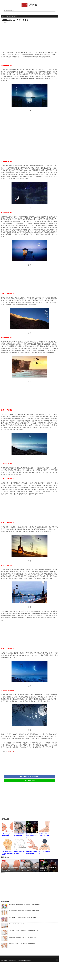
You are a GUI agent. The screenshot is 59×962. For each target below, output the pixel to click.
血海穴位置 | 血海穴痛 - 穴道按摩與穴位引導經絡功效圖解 (22, 943)
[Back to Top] (57, 960)
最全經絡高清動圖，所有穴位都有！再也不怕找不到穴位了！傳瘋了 (24, 911)
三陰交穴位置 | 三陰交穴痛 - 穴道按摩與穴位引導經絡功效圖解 (23, 937)
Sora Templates (18, 960)
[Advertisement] (29, 40)
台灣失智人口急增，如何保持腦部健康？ (10, 868)
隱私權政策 (24, 960)
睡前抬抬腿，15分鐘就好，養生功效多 (17, 924)
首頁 (3, 16)
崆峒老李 (11, 751)
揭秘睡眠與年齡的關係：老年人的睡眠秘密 (29, 868)
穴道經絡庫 (6, 960)
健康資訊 (5, 22)
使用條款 (29, 960)
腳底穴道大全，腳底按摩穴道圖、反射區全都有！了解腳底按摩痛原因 (24, 904)
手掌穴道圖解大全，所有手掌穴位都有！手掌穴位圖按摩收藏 (22, 917)
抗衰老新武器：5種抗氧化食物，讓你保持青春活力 (48, 868)
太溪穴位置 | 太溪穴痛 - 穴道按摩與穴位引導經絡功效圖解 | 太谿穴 (24, 930)
